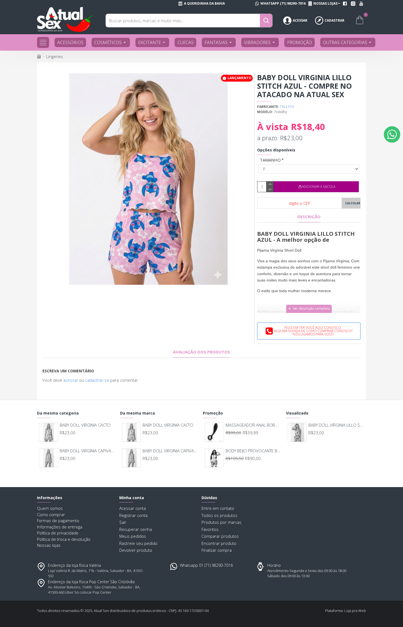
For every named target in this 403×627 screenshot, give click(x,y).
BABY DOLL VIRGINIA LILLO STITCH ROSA (336, 425)
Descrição (308, 216)
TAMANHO (270, 160)
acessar (70, 380)
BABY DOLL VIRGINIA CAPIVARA (87, 450)
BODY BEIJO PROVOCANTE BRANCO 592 (253, 450)
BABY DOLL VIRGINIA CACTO (85, 425)
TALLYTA (287, 106)
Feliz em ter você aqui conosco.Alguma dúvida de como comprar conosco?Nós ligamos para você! (313, 330)
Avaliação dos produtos (201, 352)
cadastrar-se (97, 380)
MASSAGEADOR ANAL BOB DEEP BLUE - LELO (253, 425)
